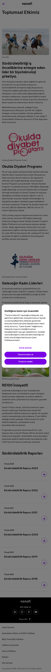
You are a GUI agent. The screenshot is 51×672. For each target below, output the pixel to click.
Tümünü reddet (25, 362)
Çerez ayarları (25, 348)
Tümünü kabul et (25, 355)
